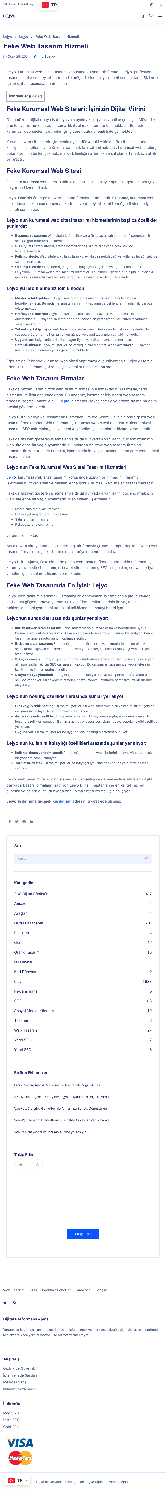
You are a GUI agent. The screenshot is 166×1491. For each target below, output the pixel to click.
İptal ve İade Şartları (20, 1375)
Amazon (21, 903)
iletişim (65, 801)
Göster (35, 96)
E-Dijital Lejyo (26, 4)
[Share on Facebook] (10, 822)
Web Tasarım (25, 1030)
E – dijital (62, 401)
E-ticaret (21, 933)
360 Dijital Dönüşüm (31, 894)
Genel (19, 942)
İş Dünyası (23, 962)
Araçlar (20, 913)
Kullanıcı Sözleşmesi (20, 1389)
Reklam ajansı (26, 991)
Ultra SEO (11, 1420)
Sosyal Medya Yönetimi (34, 1011)
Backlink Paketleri (57, 1290)
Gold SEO (11, 1427)
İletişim (101, 1290)
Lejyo (51, 56)
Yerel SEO (22, 1040)
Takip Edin (83, 1234)
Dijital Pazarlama (28, 923)
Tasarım (21, 1020)
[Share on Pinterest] (24, 822)
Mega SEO (12, 1413)
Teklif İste (9, 4)
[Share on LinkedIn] (31, 822)
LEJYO (10, 16)
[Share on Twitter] (16, 822)
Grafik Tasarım (27, 952)
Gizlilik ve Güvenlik (19, 1368)
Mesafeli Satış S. (17, 1382)
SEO (18, 1001)
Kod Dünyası (25, 972)
